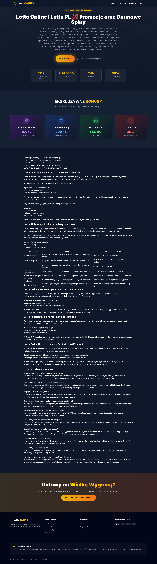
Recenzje (133, 3)
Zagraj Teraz (65, 58)
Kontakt (82, 524)
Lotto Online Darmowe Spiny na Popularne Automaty (45, 163)
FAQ (141, 3)
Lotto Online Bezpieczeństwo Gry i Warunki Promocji (45, 168)
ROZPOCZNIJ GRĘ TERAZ (78, 497)
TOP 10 (113, 3)
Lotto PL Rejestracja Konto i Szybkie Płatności (42, 165)
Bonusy (123, 3)
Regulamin (83, 533)
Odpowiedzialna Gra (87, 527)
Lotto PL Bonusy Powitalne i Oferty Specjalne (42, 160)
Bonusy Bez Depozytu (53, 527)
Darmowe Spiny (50, 530)
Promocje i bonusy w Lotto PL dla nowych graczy (44, 158)
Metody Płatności (51, 533)
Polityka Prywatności (87, 530)
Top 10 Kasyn (50, 524)
